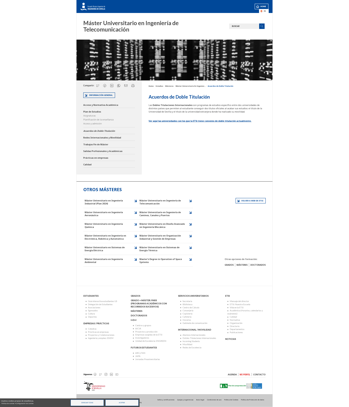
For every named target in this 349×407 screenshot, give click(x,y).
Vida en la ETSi (236, 307)
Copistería (187, 313)
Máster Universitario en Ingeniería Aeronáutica (104, 214)
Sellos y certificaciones (165, 400)
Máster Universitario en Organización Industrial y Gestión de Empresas (160, 237)
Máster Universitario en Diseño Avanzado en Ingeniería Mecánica (162, 225)
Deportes (92, 316)
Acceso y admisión (92, 123)
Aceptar (122, 403)
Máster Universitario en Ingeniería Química (104, 225)
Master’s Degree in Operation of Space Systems (160, 261)
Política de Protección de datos (252, 400)
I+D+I (133, 320)
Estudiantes (91, 295)
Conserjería (188, 310)
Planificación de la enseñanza (98, 119)
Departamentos (237, 329)
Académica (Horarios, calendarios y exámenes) (245, 312)
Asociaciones (94, 307)
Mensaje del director (239, 301)
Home (263, 6)
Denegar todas (87, 403)
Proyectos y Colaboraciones (101, 335)
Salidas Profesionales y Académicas (102, 151)
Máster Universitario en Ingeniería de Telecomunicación (160, 202)
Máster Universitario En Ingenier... (191, 86)
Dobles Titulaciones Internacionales (199, 338)
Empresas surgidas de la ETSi (148, 334)
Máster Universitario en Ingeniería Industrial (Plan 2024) (104, 202)
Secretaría (187, 301)
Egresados (93, 310)
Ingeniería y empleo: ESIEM (100, 338)
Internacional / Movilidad (194, 329)
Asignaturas (89, 115)
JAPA (137, 356)
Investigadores (142, 337)
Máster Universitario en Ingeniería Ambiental (104, 261)
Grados (229, 264)
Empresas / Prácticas (96, 323)
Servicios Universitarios (193, 295)
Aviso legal (200, 400)
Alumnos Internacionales (194, 335)
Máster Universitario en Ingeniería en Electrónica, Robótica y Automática (105, 237)
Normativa (235, 320)
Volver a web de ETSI (252, 200)
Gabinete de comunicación (195, 323)
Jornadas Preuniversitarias (147, 359)
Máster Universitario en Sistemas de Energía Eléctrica (105, 249)
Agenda (232, 374)
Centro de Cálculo (191, 307)
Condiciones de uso (214, 400)
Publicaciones (236, 332)
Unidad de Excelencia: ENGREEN (150, 341)
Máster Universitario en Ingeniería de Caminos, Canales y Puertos (160, 214)
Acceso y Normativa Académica (100, 104)
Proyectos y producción (146, 331)
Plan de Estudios (92, 111)
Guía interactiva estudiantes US (102, 301)
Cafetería (187, 316)
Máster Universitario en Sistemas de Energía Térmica (159, 249)
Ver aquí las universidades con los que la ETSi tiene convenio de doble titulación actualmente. (200, 120)
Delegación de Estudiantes (100, 304)
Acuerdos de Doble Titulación (99, 130)
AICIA (138, 328)
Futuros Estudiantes (144, 347)
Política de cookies (7, 403)
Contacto (259, 374)
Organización (236, 323)
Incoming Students (191, 341)
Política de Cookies (231, 400)
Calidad (87, 164)
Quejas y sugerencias (185, 400)
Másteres (169, 86)
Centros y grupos (143, 325)
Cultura (91, 313)
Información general (101, 95)
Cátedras (92, 328)
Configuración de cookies (24, 403)
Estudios (159, 86)
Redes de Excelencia (192, 347)
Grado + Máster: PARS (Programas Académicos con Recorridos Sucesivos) (149, 303)
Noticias (230, 339)
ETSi (227, 295)
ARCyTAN (140, 353)
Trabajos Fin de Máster (95, 144)
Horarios (187, 320)
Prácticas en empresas (95, 157)
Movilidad (187, 344)
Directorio (235, 326)
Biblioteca (187, 304)
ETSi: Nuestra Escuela (240, 304)
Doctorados (258, 264)
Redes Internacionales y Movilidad (102, 137)
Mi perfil (245, 374)
